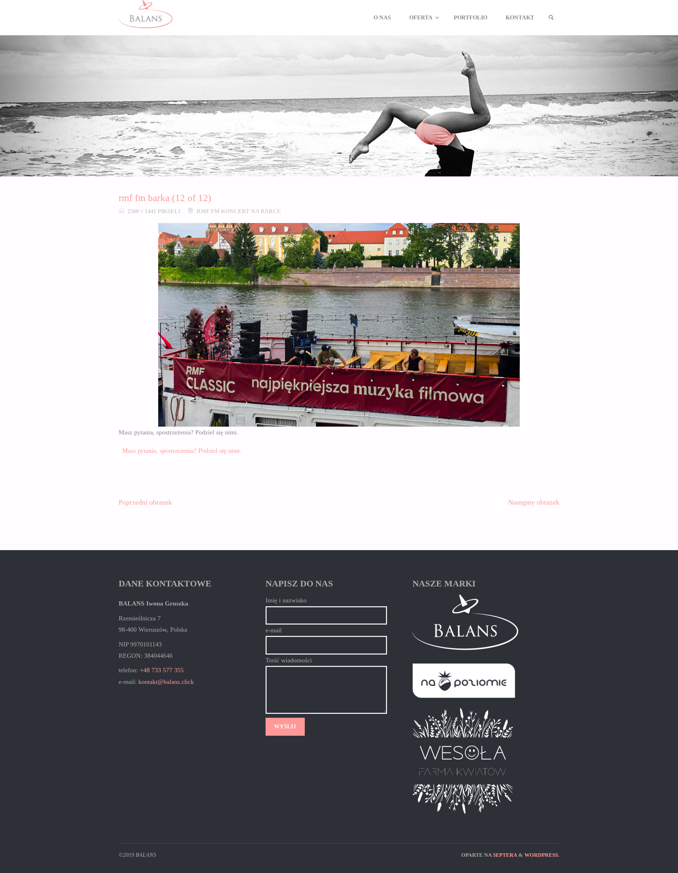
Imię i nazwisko (286, 600)
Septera (504, 855)
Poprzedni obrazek (145, 502)
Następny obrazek (533, 502)
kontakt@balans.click (166, 681)
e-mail (274, 630)
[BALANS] (146, 14)
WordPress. (541, 855)
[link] (551, 18)
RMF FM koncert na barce (239, 211)
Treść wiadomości (289, 660)
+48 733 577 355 (162, 670)
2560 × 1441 (142, 211)
